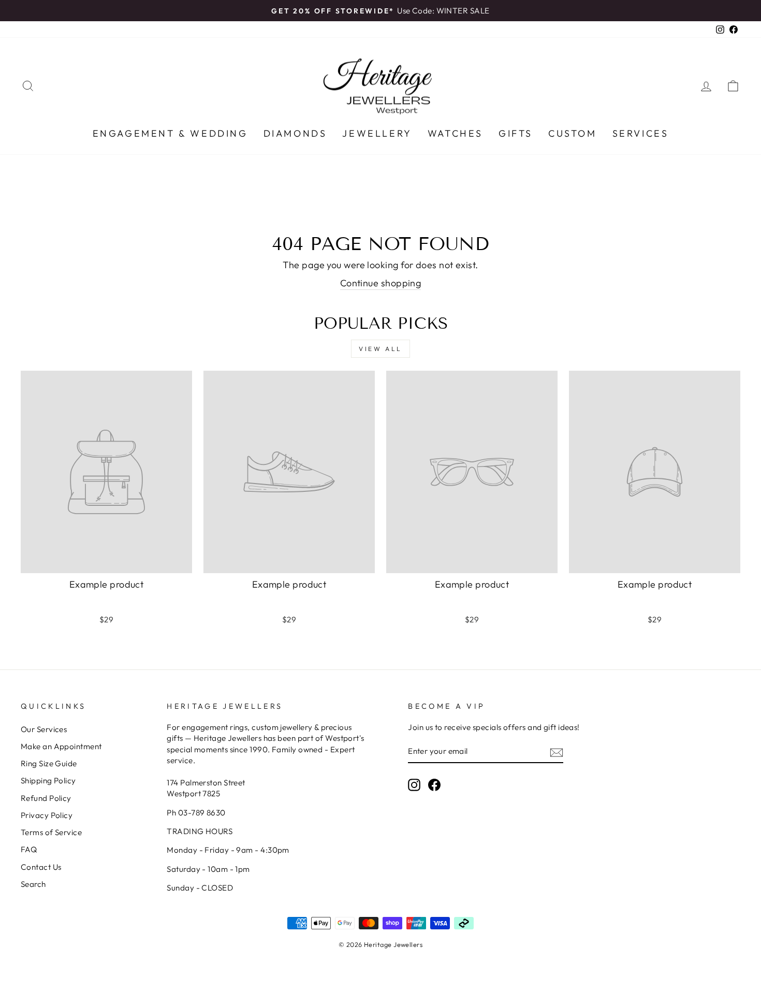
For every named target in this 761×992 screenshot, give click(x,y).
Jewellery (377, 133)
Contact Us (41, 867)
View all (380, 349)
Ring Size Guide (49, 763)
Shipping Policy (48, 780)
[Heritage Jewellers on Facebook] (434, 785)
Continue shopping (380, 283)
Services (640, 133)
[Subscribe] (556, 752)
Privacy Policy (46, 815)
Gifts (516, 133)
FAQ (29, 849)
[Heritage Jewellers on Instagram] (414, 785)
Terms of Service (51, 832)
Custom (572, 133)
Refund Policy (46, 798)
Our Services (44, 729)
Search (33, 884)
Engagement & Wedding (170, 133)
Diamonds (295, 133)
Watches (455, 133)
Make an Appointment (61, 746)
